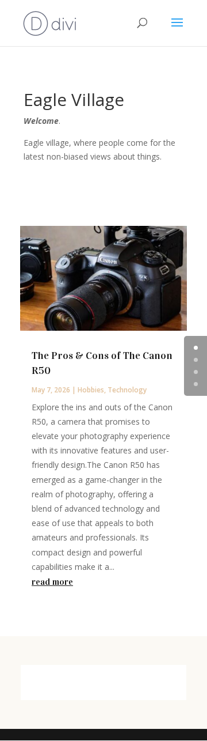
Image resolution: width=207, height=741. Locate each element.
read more (52, 581)
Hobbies (91, 390)
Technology (127, 390)
